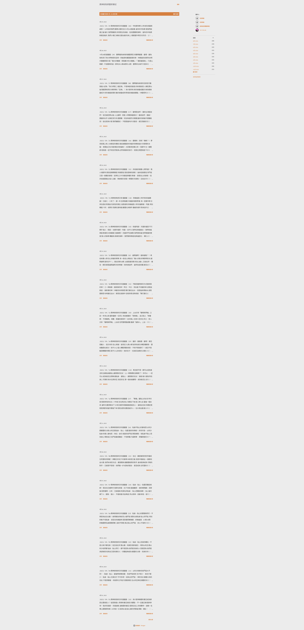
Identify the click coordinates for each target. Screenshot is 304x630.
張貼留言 (105, 40)
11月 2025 (196, 69)
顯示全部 (175, 14)
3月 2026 (195, 57)
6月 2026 (195, 47)
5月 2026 (195, 50)
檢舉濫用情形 (197, 77)
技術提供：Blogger (140, 625)
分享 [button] (100, 40)
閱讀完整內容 (149, 40)
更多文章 (151, 619)
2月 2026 (195, 60)
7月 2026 (195, 44)
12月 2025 (196, 66)
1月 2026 (195, 63)
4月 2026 (195, 53)
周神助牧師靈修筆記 (108, 4)
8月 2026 (195, 41)
